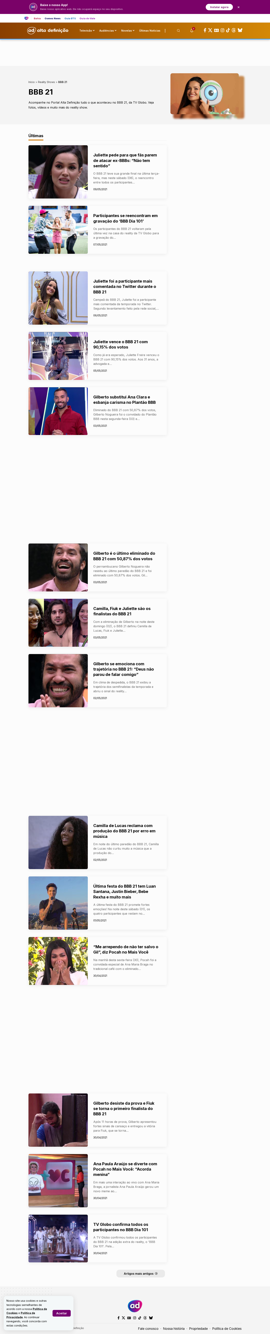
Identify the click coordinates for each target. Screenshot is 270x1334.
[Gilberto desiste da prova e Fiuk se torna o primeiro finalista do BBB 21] (58, 1120)
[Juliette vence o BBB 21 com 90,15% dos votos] (58, 356)
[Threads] (234, 30)
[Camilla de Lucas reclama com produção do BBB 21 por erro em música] (58, 842)
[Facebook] (205, 30)
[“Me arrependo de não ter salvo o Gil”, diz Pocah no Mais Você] (58, 961)
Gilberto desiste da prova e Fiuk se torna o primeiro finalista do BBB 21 (123, 1108)
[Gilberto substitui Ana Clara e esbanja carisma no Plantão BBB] (58, 411)
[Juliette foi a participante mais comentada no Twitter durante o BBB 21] (58, 298)
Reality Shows (46, 82)
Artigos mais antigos (139, 1273)
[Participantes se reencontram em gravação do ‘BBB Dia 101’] (58, 230)
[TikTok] (228, 30)
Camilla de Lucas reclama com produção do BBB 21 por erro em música (124, 831)
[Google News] (216, 30)
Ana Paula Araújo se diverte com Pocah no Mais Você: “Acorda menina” (125, 1169)
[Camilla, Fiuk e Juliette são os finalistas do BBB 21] (58, 623)
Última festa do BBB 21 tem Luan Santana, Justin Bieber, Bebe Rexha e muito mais (124, 891)
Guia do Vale (87, 18)
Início (31, 82)
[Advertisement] (135, 52)
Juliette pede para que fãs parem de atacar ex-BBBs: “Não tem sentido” (125, 160)
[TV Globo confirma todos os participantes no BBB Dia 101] (58, 1239)
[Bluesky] (240, 30)
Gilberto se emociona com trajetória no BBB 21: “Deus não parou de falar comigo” (123, 669)
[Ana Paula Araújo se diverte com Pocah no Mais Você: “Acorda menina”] (58, 1180)
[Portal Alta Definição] (135, 1306)
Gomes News (53, 18)
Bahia (37, 18)
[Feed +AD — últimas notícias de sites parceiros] (27, 18)
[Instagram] (222, 30)
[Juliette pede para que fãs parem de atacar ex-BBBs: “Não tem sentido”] (58, 171)
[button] (62, 1313)
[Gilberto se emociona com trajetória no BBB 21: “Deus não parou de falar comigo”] (58, 680)
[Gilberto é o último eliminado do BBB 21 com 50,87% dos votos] (58, 567)
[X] (210, 30)
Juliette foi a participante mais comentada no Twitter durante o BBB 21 (124, 286)
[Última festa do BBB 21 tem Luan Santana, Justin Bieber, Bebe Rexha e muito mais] (58, 903)
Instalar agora (219, 7)
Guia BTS (70, 18)
